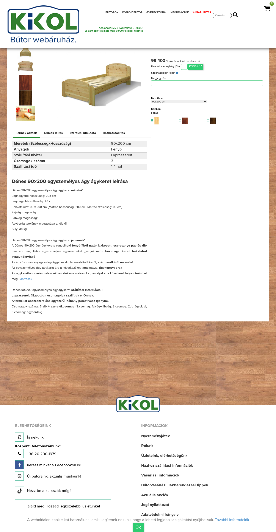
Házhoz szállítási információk (167, 466)
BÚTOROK (111, 12)
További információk (232, 520)
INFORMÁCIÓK (179, 12)
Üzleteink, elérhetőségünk (164, 456)
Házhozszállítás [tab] (114, 133)
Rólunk (147, 446)
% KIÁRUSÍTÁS (202, 12)
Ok (138, 527)
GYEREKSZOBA (156, 12)
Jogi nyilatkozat (155, 505)
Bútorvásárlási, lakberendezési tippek (174, 485)
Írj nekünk (35, 437)
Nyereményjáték (155, 436)
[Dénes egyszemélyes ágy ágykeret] (25, 51)
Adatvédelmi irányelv (160, 515)
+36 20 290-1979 (38, 450)
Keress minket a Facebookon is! (53, 465)
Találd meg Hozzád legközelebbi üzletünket (63, 506)
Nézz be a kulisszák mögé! (49, 491)
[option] (26, 51)
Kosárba (195, 66)
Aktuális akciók (154, 495)
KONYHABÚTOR (132, 12)
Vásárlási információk (160, 475)
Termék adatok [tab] (26, 133)
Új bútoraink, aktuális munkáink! (53, 476)
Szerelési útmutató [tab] (83, 133)
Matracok (25, 279)
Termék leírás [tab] (53, 133)
